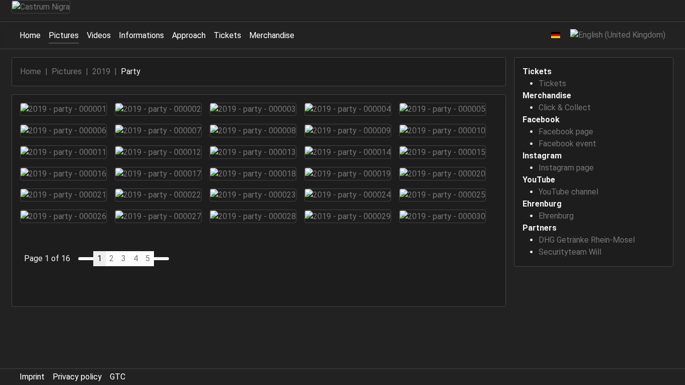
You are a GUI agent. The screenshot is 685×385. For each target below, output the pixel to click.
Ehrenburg (556, 216)
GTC (117, 376)
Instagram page (566, 167)
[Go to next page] (157, 258)
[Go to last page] (165, 258)
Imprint (32, 376)
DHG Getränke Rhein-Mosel (587, 240)
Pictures (64, 35)
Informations (141, 35)
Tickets (227, 35)
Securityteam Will (570, 252)
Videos (99, 35)
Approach (189, 35)
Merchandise (271, 35)
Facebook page (566, 131)
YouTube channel (568, 192)
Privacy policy (77, 376)
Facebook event (567, 143)
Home (30, 35)
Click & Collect (565, 107)
